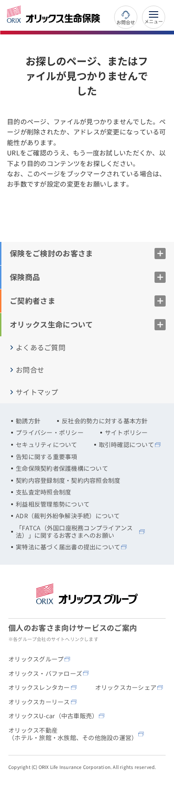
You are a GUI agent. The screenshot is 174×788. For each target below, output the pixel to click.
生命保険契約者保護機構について (62, 468)
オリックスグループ (36, 659)
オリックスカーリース (39, 702)
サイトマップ (37, 392)
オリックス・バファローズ (45, 673)
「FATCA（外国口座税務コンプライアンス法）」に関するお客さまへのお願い (74, 531)
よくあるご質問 (40, 347)
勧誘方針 (28, 421)
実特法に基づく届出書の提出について (68, 547)
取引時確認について (126, 444)
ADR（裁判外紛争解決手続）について (68, 516)
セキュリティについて (46, 444)
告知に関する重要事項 (46, 457)
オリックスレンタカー (39, 687)
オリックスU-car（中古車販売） (53, 716)
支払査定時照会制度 (43, 492)
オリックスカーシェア (126, 687)
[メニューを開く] (153, 17)
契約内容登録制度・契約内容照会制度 (68, 480)
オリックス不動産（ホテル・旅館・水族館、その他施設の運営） (72, 734)
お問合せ (125, 22)
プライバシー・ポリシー (50, 432)
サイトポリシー (126, 432)
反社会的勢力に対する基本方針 (105, 421)
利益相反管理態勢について (53, 504)
